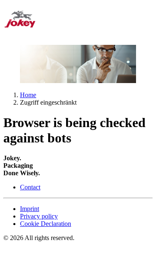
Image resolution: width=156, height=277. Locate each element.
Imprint (29, 208)
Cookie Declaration (45, 223)
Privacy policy (39, 216)
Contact (30, 187)
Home (28, 94)
